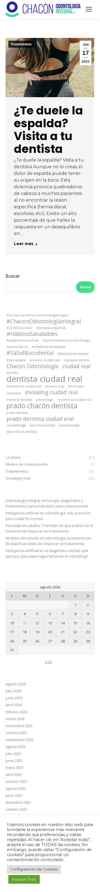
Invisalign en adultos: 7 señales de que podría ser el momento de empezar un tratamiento (49, 528)
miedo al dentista (19, 400)
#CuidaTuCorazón (19, 328)
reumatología (16, 425)
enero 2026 (15, 718)
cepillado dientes (76, 360)
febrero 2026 (16, 711)
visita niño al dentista (21, 432)
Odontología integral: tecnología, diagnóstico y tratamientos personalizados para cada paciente (47, 503)
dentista (12, 373)
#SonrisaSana (16, 360)
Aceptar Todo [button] (24, 879)
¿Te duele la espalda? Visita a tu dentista (48, 129)
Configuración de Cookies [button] (34, 869)
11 (25, 622)
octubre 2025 (16, 732)
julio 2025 (13, 753)
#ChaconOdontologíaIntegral (43, 321)
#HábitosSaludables (32, 334)
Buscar (13, 276)
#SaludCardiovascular (73, 354)
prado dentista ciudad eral (40, 419)
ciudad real (76, 366)
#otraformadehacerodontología (66, 340)
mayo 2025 (15, 767)
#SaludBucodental (30, 353)
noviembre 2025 (19, 725)
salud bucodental (42, 425)
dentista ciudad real (44, 379)
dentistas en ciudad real (23, 386)
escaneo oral (54, 386)
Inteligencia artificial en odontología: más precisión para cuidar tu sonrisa (48, 515)
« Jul (48, 661)
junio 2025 (14, 760)
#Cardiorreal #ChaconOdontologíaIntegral (37, 315)
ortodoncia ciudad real (74, 400)
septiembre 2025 (20, 739)
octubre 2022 (16, 809)
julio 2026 (13, 690)
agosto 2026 (16, 683)
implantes (13, 393)
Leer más (23, 243)
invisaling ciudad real (51, 392)
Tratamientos (21, 44)
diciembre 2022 (18, 802)
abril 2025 (14, 774)
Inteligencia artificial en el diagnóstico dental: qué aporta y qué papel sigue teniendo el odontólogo (47, 553)
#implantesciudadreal (22, 340)
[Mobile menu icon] (88, 9)
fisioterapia (76, 386)
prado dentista (17, 413)
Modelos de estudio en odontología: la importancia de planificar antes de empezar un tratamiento (48, 541)
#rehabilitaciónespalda (49, 347)
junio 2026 (14, 697)
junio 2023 (14, 795)
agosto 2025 (16, 746)
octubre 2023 (16, 781)
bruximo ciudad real (45, 360)
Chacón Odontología (32, 366)
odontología (44, 400)
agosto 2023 (16, 788)
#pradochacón (17, 347)
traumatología (69, 425)
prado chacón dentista (42, 406)
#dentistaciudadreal (51, 328)
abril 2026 (14, 704)
